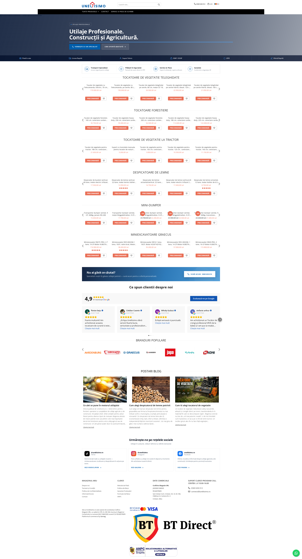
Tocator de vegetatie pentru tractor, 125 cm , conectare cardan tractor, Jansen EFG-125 (178, 148)
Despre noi (86, 485)
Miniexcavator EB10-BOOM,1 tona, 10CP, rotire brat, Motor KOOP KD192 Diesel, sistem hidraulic (123, 243)
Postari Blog (151, 371)
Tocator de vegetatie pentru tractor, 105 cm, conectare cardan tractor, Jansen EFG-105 (151, 148)
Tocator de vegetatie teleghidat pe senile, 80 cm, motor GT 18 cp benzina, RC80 (151, 86)
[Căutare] (159, 4)
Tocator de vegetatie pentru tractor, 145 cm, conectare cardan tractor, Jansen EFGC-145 (206, 148)
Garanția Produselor (124, 491)
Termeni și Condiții (88, 488)
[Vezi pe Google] (87, 311)
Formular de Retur (123, 494)
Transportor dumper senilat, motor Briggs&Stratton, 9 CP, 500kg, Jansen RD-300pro (151, 214)
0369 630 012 (197, 488)
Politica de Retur (123, 488)
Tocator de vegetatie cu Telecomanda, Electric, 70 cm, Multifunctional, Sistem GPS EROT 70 (96, 86)
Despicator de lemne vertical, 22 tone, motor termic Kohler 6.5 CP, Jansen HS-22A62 (123, 181)
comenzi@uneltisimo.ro (200, 491)
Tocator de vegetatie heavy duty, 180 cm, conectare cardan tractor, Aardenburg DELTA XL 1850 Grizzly (178, 119)
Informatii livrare (88, 494)
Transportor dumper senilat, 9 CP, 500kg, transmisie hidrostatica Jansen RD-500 (206, 214)
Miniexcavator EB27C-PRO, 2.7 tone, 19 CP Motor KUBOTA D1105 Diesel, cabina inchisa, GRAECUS (96, 243)
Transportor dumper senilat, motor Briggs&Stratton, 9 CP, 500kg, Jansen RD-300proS (178, 214)
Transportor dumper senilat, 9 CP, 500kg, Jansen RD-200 (96, 214)
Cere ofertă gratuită (114, 47)
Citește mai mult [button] (92, 328)
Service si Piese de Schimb (122, 11)
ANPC (119, 497)
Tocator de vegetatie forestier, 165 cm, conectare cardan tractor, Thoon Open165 (96, 119)
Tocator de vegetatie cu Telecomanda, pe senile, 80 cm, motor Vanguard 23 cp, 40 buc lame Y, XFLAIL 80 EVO (123, 86)
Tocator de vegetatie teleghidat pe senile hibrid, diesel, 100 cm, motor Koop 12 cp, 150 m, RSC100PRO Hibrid (206, 86)
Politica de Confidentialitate (91, 491)
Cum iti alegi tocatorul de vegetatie (193, 405)
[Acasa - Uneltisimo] (94, 4)
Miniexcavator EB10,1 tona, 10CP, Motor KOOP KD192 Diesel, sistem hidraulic (151, 243)
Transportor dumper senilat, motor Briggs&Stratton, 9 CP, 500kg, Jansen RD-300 (123, 214)
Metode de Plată (123, 485)
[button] (82, 319)
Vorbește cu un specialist (86, 47)
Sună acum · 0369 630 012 (201, 274)
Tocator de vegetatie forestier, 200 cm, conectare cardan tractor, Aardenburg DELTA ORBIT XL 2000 (151, 119)
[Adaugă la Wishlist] (104, 98)
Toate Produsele (89, 11)
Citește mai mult (88, 427)
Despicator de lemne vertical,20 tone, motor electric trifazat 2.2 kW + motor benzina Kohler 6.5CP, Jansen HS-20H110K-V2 (178, 181)
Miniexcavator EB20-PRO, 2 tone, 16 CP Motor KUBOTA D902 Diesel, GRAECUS (206, 243)
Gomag (103, 516)
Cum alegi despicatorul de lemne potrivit (149, 405)
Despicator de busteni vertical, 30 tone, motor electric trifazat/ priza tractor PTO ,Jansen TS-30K (96, 181)
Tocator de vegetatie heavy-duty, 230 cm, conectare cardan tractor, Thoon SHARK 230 (123, 119)
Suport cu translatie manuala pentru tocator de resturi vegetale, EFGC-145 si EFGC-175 (123, 148)
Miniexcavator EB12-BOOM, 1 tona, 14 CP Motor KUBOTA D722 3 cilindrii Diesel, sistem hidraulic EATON (178, 243)
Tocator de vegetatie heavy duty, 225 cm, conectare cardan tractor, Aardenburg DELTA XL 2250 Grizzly (206, 119)
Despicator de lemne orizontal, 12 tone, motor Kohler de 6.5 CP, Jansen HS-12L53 (206, 181)
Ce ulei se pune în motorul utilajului (101, 405)
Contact (105, 11)
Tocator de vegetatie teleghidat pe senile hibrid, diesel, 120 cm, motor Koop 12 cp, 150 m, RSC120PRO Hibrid (178, 86)
